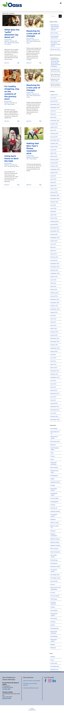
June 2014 (53, 358)
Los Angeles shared (54, 515)
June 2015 (53, 319)
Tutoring (53, 621)
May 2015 (53, 322)
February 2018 (54, 221)
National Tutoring (55, 545)
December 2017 (55, 228)
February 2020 (54, 159)
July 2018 (53, 205)
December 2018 (55, 195)
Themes (53, 607)
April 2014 (53, 364)
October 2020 (54, 143)
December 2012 (55, 393)
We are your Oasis (55, 49)
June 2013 (53, 384)
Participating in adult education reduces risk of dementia (55, 27)
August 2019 (54, 172)
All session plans (55, 441)
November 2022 (55, 104)
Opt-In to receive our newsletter (31, 680)
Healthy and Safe (55, 482)
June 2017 (53, 244)
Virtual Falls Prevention (54, 632)
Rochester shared (55, 566)
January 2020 (54, 163)
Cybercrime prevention (54, 463)
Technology (54, 599)
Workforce (53, 647)
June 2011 (53, 413)
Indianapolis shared (54, 494)
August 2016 (54, 276)
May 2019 (53, 182)
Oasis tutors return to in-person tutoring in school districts (56, 43)
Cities (52, 453)
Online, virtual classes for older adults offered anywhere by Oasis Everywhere (56, 63)
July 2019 (53, 176)
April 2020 (53, 153)
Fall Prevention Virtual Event (55, 37)
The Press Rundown (53, 603)
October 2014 (54, 345)
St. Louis (53, 592)
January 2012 (54, 403)
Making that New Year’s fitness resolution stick (32, 148)
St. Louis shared (7, 44)
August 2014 (54, 351)
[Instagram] (49, 680)
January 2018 (54, 224)
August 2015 (54, 312)
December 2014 (55, 338)
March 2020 (54, 156)
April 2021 (53, 130)
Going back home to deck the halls (11, 158)
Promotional (54, 563)
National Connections (54, 534)
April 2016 (53, 286)
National (17, 42)
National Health (55, 542)
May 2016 (53, 283)
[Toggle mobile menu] (61, 3)
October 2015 (54, 306)
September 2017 (55, 237)
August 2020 (54, 146)
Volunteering (54, 636)
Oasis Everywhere (55, 552)
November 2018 (55, 198)
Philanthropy (54, 560)
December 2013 (55, 371)
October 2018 (54, 202)
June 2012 (53, 397)
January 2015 (54, 335)
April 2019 (53, 185)
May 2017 (53, 247)
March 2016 (54, 289)
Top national (54, 610)
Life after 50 (54, 508)
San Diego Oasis (55, 574)
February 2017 (54, 257)
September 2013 (55, 377)
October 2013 (54, 374)
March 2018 (54, 218)
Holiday (53, 485)
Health (31, 41)
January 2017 (54, 260)
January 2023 (54, 101)
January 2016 (54, 296)
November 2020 (55, 140)
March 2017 (54, 254)
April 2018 (53, 215)
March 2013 (54, 390)
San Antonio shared (54, 570)
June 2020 (53, 150)
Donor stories (54, 467)
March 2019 (54, 189)
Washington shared (54, 640)
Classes (53, 456)
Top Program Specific (54, 614)
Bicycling (53, 444)
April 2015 (53, 325)
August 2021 (54, 127)
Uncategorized (54, 628)
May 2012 (53, 400)
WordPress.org (54, 669)
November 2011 (55, 410)
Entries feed (54, 663)
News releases (54, 548)
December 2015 (55, 299)
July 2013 (53, 380)
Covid (52, 459)
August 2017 (54, 241)
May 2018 (53, 211)
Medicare (53, 519)
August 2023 (54, 94)
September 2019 (55, 169)
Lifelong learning (11, 42)
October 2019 (54, 166)
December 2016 (55, 263)
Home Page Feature (54, 489)
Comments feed (55, 666)
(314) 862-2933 (6, 698)
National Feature (55, 539)
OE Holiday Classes (54, 556)
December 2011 (55, 406)
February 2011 (54, 416)
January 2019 (54, 192)
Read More (6, 63)
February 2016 (54, 293)
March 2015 (54, 328)
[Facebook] (45, 680)
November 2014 (55, 341)
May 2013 (53, 387)
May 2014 (53, 361)
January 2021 (54, 137)
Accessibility (54, 428)
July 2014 (53, 354)
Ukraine (53, 625)
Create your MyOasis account (30, 688)
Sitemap (32, 708)
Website (53, 644)
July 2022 (53, 111)
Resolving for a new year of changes (33, 33)
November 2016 (55, 267)
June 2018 (53, 208)
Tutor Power (54, 618)
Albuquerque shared (54, 437)
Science (53, 584)
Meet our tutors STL (55, 526)
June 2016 (53, 280)
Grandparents (54, 475)
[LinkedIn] (54, 680)
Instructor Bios (54, 498)
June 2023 (53, 98)
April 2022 (53, 117)
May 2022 (53, 114)
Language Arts (54, 501)
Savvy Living (54, 581)
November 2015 (55, 302)
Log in (52, 660)
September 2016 (55, 273)
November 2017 (55, 231)
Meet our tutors (55, 522)
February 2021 (54, 133)
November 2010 (55, 419)
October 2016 (54, 270)
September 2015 (55, 309)
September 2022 (55, 107)
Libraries (53, 505)
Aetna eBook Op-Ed (55, 432)
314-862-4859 (6, 689)
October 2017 (54, 234)
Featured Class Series (55, 471)
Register (53, 656)
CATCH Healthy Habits (55, 448)
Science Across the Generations (55, 588)
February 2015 (54, 332)
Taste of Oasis (54, 33)
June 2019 (53, 179)
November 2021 (55, 120)
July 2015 (53, 315)
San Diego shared (55, 578)
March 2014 (54, 367)
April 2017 (53, 250)
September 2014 (55, 348)
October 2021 (54, 124)
